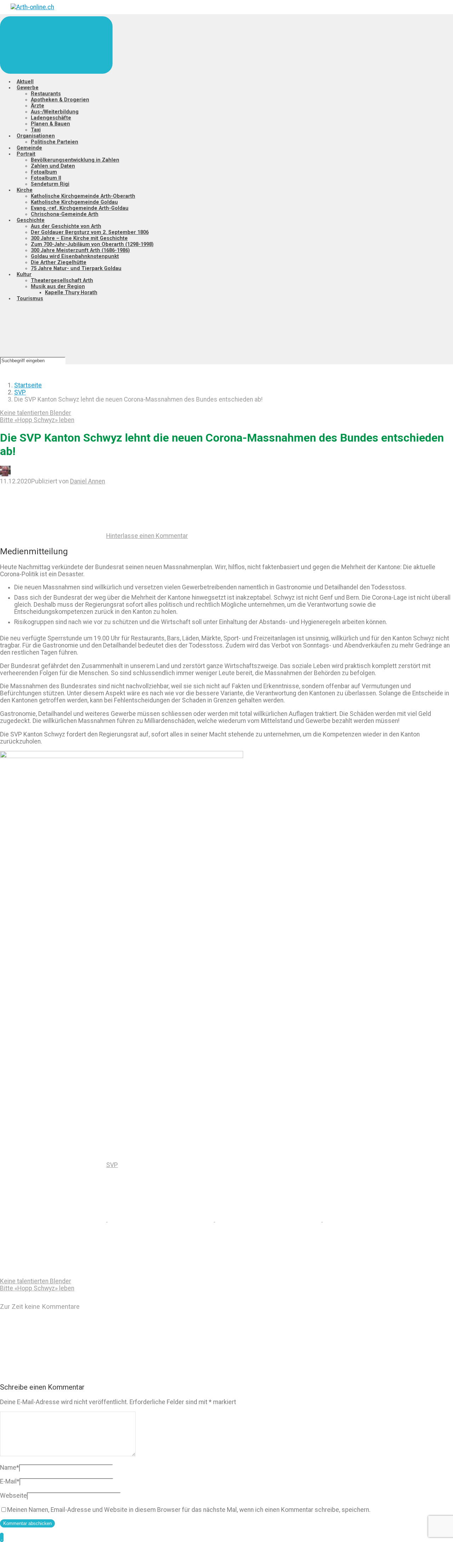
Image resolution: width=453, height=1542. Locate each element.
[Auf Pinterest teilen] (269, 1219)
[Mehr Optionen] (53, 1274)
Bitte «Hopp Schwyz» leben (37, 420)
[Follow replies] (53, 1372)
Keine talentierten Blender (35, 412)
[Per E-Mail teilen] (376, 1219)
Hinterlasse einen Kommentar (147, 535)
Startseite (28, 385)
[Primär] (56, 45)
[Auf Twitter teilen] (54, 1219)
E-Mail (9, 1481)
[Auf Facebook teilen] (161, 1219)
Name (9, 1467)
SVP (20, 392)
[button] (2, 1537)
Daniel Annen (87, 481)
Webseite (13, 1495)
